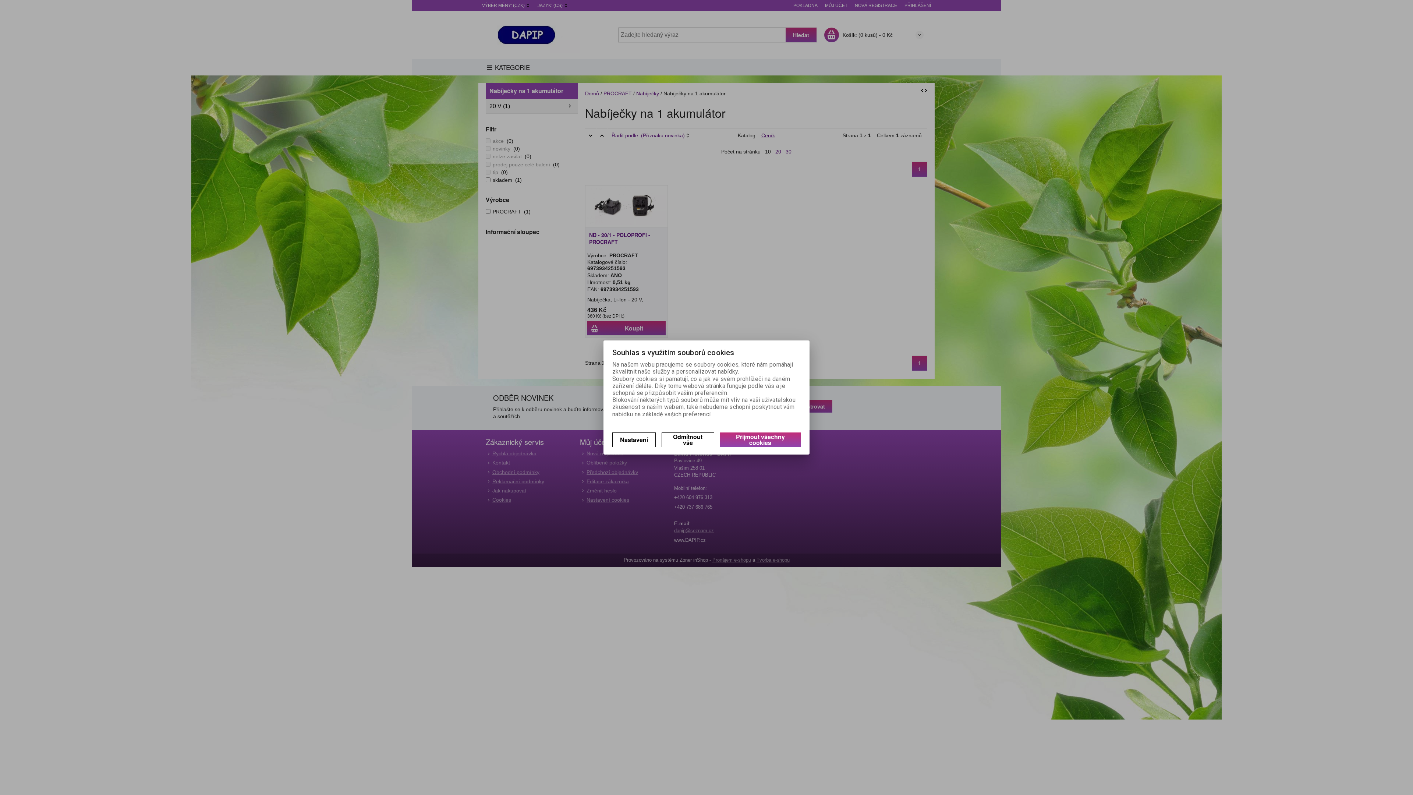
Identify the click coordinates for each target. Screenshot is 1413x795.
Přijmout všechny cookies (760, 439)
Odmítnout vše (687, 439)
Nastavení (634, 439)
